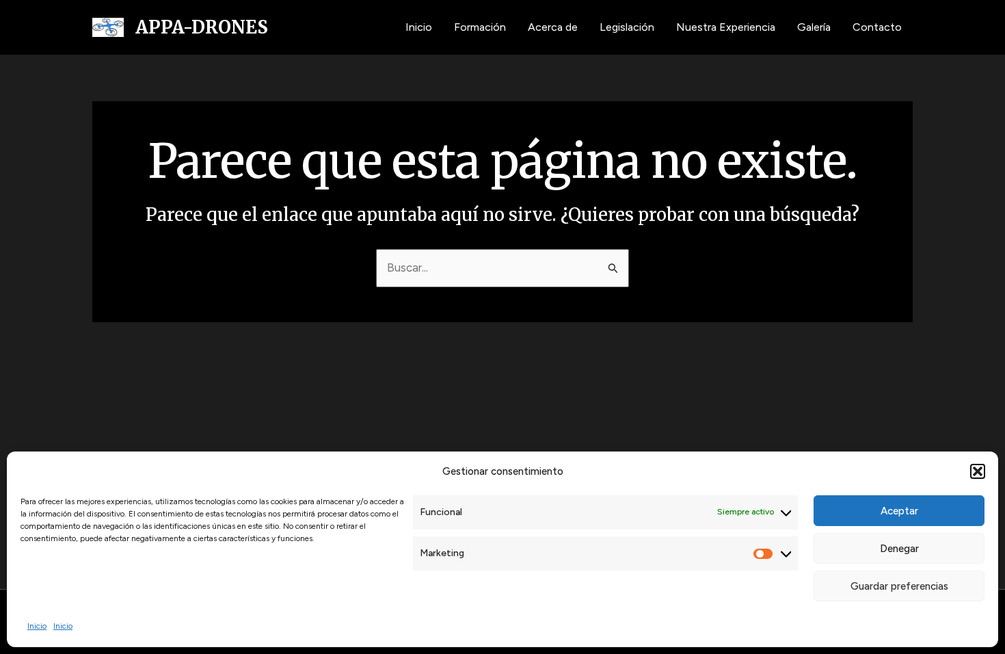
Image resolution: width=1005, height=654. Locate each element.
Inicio (36, 626)
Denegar (899, 548)
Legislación (627, 27)
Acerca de (553, 27)
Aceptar (899, 511)
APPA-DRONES (201, 27)
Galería (814, 27)
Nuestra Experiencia (725, 27)
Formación (480, 27)
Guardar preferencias (899, 586)
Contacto (877, 27)
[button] (977, 471)
